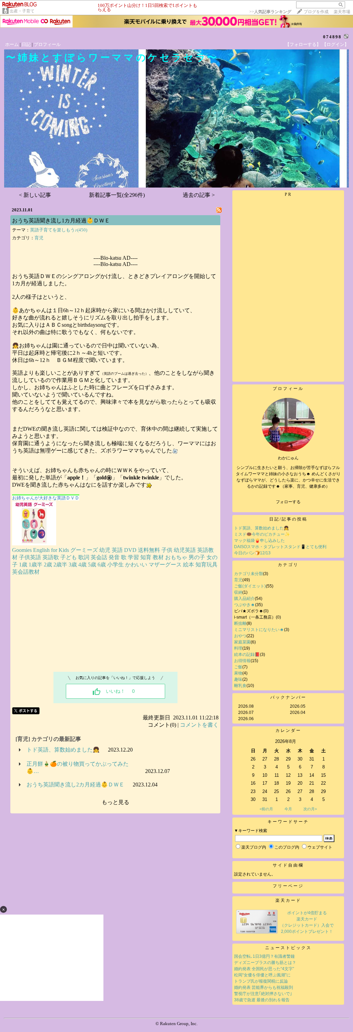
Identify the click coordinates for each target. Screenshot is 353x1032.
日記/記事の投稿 (288, 519)
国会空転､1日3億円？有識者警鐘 (264, 956)
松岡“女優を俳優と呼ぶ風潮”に (262, 975)
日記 (26, 44)
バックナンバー (288, 697)
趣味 (238, 679)
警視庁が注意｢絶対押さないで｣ (263, 993)
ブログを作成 (316, 11)
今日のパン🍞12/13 (252, 553)
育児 (38, 237)
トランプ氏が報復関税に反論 (261, 981)
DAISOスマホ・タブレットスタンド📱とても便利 (280, 546)
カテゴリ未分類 (248, 573)
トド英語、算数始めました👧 (63, 750)
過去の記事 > (199, 195)
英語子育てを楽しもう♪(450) (58, 229)
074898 (332, 36)
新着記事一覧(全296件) (117, 195)
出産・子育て (22, 11)
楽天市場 (342, 11)
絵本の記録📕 (247, 654)
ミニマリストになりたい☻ (259, 629)
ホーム (12, 44)
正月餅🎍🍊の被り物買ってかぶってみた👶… (78, 767)
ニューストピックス (288, 947)
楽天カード (288, 900)
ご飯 (238, 667)
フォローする (288, 501)
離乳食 (240, 685)
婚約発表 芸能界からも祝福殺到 (263, 987)
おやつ (240, 635)
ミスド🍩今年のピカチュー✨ (262, 534)
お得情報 (242, 660)
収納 (238, 592)
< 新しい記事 (35, 195)
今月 (288, 809)
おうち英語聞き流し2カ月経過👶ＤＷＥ (75, 784)
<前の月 (266, 809)
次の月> (310, 809)
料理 (238, 648)
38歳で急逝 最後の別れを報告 (262, 999)
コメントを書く (199, 725)
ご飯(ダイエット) (250, 586)
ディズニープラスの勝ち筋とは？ (265, 962)
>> (270, 11)
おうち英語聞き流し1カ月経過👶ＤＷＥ (61, 220)
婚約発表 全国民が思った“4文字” (264, 968)
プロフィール (47, 44)
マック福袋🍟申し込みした (259, 540)
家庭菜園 (242, 642)
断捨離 (240, 623)
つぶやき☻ (244, 604)
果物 (238, 673)
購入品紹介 (244, 598)
